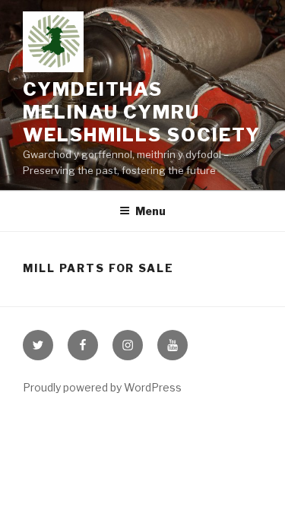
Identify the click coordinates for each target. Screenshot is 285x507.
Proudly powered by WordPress (102, 387)
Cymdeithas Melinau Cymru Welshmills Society (142, 112)
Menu (150, 210)
